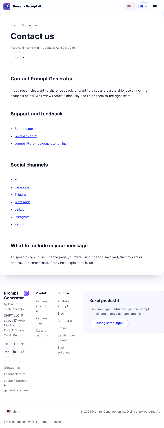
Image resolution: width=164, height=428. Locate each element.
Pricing (63, 328)
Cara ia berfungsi (43, 333)
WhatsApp (22, 202)
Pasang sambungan (109, 323)
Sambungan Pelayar (66, 337)
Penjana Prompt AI (42, 306)
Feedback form (26, 136)
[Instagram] (22, 351)
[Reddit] (7, 359)
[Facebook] (15, 344)
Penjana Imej (42, 320)
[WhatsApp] (7, 351)
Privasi (32, 421)
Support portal (26, 129)
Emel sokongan (65, 350)
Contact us (12, 367)
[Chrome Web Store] (26, 293)
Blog (14, 25)
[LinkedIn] (15, 351)
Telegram (22, 195)
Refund (56, 421)
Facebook (22, 187)
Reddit (19, 224)
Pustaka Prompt (63, 303)
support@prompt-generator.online (41, 143)
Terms (44, 421)
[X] (7, 344)
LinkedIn (21, 209)
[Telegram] (22, 344)
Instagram (22, 217)
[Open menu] (154, 6)
